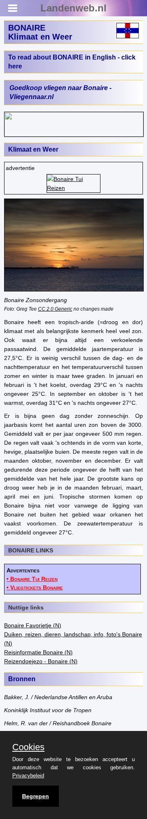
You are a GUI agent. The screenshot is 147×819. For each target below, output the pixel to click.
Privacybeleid (28, 776)
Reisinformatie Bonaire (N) (38, 652)
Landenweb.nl (73, 7)
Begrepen (35, 796)
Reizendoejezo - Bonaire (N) (41, 661)
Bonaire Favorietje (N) (32, 625)
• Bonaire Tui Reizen (32, 579)
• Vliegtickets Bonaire (35, 587)
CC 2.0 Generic (55, 308)
